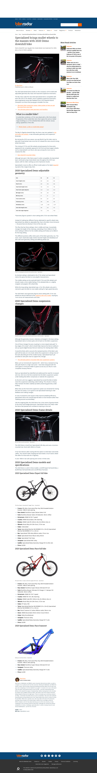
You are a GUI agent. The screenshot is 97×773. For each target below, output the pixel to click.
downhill (55, 165)
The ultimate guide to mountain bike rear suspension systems (36, 360)
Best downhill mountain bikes (26, 155)
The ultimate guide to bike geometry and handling (33, 109)
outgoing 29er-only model (43, 295)
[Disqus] (39, 734)
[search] (80, 24)
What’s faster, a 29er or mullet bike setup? (31, 127)
